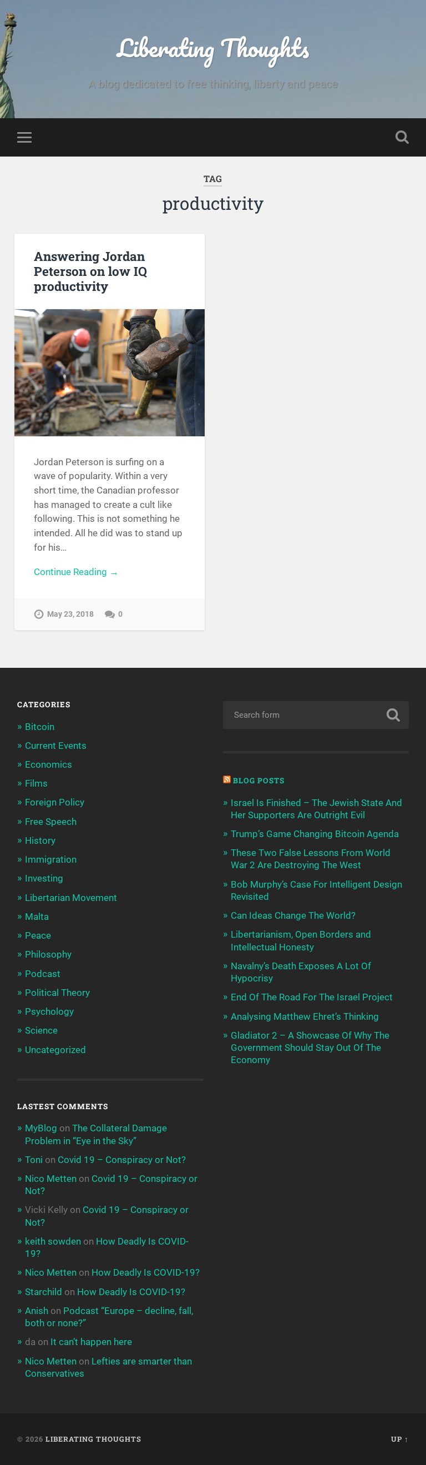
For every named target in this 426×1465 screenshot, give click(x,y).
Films (36, 783)
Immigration (51, 859)
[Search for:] (316, 715)
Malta (37, 916)
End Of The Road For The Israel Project (312, 997)
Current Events (56, 745)
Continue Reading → (76, 571)
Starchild (43, 1291)
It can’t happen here (91, 1341)
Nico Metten (51, 1178)
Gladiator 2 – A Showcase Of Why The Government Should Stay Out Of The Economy (310, 1047)
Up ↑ (400, 1438)
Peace (38, 935)
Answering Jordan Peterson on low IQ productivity (90, 271)
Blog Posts (259, 781)
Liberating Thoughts (213, 47)
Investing (44, 878)
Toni (34, 1159)
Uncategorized (55, 1049)
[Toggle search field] (402, 137)
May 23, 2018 (70, 614)
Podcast (42, 973)
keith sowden (53, 1241)
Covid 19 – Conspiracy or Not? (122, 1159)
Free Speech (51, 821)
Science (41, 1030)
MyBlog (41, 1128)
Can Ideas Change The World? (293, 915)
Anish (36, 1310)
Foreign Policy (54, 802)
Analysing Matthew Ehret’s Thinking (305, 1016)
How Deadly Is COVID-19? (146, 1272)
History (40, 840)
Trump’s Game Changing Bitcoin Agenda (315, 833)
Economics (48, 764)
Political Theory (57, 992)
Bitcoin (39, 726)
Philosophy (48, 954)
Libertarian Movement (71, 897)
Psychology (49, 1011)
